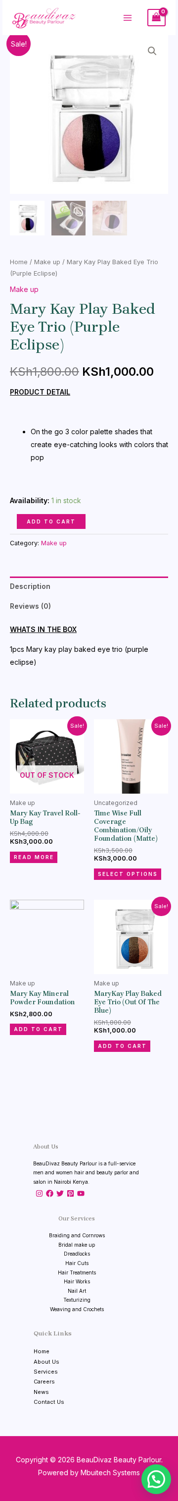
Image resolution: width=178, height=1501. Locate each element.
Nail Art (77, 1291)
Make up (47, 262)
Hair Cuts (77, 1263)
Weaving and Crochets (77, 1309)
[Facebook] (49, 1193)
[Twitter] (60, 1193)
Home (19, 262)
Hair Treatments (77, 1272)
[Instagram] (39, 1193)
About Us (46, 1361)
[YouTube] (81, 1193)
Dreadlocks (77, 1254)
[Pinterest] (70, 1193)
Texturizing (76, 1300)
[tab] (89, 586)
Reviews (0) (30, 606)
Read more (34, 857)
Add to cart (51, 521)
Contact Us (49, 1401)
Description (30, 586)
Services (46, 1371)
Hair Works (77, 1281)
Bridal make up (76, 1245)
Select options (128, 874)
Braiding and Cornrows (77, 1235)
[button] (156, 1479)
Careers (44, 1381)
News (41, 1391)
